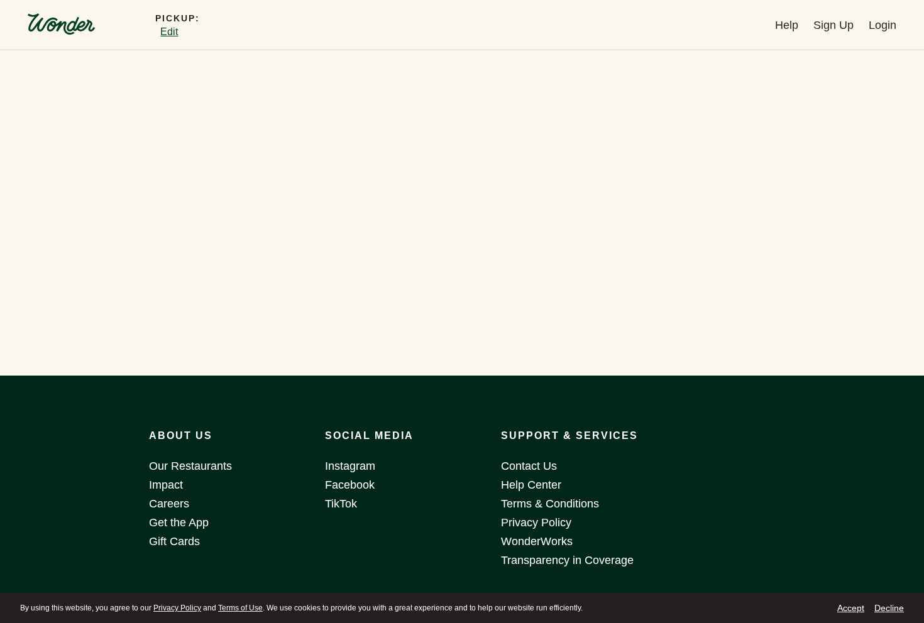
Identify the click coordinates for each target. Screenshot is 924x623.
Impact (166, 485)
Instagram (350, 466)
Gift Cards (174, 541)
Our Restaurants (190, 466)
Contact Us (529, 466)
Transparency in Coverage (567, 560)
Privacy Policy (177, 608)
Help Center (531, 485)
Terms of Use (240, 608)
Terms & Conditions (550, 503)
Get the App (179, 522)
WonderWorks (537, 541)
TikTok (341, 503)
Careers (169, 503)
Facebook (350, 485)
